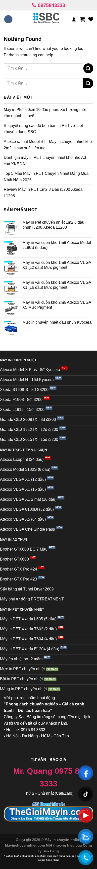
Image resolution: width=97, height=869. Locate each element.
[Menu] (8, 19)
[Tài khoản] (73, 19)
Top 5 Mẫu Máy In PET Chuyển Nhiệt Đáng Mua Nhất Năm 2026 (46, 176)
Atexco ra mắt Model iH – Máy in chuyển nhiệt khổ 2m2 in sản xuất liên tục (48, 144)
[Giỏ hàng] (82, 19)
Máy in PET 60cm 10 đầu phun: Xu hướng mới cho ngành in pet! (45, 112)
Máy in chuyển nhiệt (62, 840)
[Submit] (88, 68)
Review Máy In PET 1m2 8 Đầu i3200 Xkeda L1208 (43, 192)
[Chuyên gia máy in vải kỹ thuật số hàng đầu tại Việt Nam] (46, 19)
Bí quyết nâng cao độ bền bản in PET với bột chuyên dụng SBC (43, 128)
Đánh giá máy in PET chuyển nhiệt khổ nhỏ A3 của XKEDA (45, 160)
